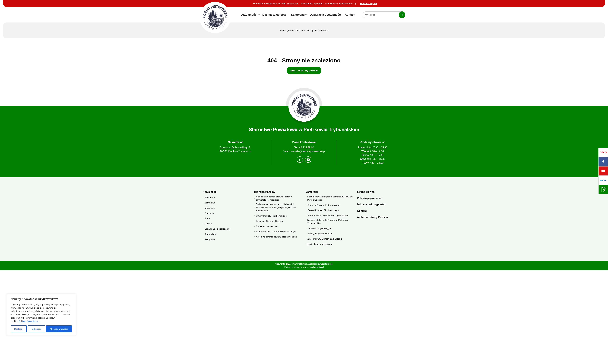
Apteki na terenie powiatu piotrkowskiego (276, 236)
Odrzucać (36, 329)
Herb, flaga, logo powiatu (319, 244)
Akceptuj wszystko (59, 329)
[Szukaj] (402, 14)
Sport (207, 218)
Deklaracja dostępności (326, 14)
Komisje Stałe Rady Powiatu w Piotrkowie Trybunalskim (327, 221)
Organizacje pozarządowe (218, 229)
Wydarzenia (210, 197)
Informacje (210, 208)
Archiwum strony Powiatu (372, 217)
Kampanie (210, 239)
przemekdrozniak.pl (315, 267)
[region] (41, 315)
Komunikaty (210, 234)
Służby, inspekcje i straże (319, 233)
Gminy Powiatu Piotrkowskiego (271, 216)
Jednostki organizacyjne (319, 228)
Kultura (208, 223)
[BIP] (603, 152)
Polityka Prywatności (29, 321)
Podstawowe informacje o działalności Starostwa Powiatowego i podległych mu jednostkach (276, 207)
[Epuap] (603, 180)
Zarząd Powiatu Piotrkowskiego (323, 210)
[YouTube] (603, 170)
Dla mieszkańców (274, 14)
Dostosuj (18, 329)
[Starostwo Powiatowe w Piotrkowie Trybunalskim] (215, 17)
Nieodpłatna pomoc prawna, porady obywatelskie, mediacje (274, 198)
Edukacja (209, 213)
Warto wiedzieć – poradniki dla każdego (276, 231)
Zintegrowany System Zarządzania (324, 239)
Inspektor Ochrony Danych (269, 221)
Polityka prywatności (369, 198)
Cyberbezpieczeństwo (267, 226)
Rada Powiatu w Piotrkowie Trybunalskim (327, 215)
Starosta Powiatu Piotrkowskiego (323, 205)
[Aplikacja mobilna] (603, 189)
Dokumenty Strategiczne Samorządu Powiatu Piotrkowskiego (330, 198)
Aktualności (249, 14)
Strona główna (287, 30)
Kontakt (350, 14)
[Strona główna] (304, 106)
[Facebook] (603, 161)
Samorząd (298, 14)
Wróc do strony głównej (304, 70)
